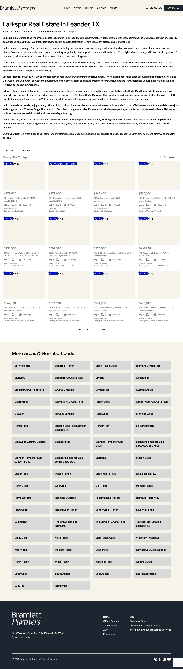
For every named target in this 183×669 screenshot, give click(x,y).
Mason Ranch (63, 474)
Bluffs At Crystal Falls (148, 366)
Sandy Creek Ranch (107, 510)
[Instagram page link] (155, 659)
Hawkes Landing (64, 414)
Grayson (19, 414)
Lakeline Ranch (145, 426)
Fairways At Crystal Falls (69, 402)
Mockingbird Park (106, 474)
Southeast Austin (146, 574)
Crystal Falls (103, 390)
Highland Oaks (144, 414)
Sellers (89, 8)
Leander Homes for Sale (49, 31)
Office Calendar (111, 621)
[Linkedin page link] (164, 659)
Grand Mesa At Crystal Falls (152, 402)
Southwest (20, 574)
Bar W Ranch (22, 366)
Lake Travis (102, 550)
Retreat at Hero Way (147, 498)
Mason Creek (143, 458)
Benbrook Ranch (64, 366)
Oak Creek (61, 486)
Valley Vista (21, 538)
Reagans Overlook (65, 498)
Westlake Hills (104, 562)
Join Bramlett (110, 625)
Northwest (61, 586)
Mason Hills (21, 474)
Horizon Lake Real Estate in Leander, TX (70, 428)
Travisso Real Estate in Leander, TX (149, 524)
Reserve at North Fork (108, 498)
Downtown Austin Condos (151, 550)
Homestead (21, 426)
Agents (113, 8)
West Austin (62, 562)
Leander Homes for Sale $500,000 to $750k (150, 444)
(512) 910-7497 (22, 637)
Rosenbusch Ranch (66, 510)
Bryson (100, 378)
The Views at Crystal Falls (110, 522)
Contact (101, 8)
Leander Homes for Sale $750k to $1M (28, 460)
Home (67, 8)
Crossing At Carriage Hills (29, 390)
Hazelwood (102, 414)
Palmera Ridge (144, 486)
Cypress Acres (144, 390)
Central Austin (144, 562)
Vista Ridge (61, 538)
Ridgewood (21, 510)
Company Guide (138, 621)
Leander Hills (62, 442)
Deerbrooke (21, 402)
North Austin (21, 562)
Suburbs (28, 31)
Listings (9, 150)
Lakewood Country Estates (30, 442)
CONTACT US (173, 7)
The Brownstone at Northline (66, 524)
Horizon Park (103, 426)
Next (104, 329)
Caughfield (142, 378)
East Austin (102, 574)
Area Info (25, 150)
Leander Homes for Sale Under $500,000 (69, 460)
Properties (109, 634)
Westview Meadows (147, 538)
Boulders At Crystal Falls (69, 378)
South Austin (62, 574)
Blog (132, 616)
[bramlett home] (18, 8)
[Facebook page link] (160, 659)
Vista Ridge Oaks (105, 538)
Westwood (20, 550)
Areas (17, 31)
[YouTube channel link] (169, 659)
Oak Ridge (102, 486)
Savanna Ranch (145, 510)
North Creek (21, 486)
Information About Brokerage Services (150, 629)
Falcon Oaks (103, 402)
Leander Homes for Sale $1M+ (109, 444)
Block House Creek (106, 366)
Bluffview (19, 378)
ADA (105, 629)
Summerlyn (20, 522)
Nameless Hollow (146, 474)
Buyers (77, 8)
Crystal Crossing (64, 390)
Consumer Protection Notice (145, 625)
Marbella (101, 458)
